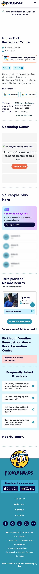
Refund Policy (19, 544)
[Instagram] (12, 523)
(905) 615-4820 (21, 111)
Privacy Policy (19, 536)
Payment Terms (26, 540)
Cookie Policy (11, 540)
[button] (6, 68)
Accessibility (13, 532)
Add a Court (19, 504)
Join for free (19, 166)
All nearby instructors (19, 321)
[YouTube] (33, 523)
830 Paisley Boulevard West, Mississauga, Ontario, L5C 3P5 (24, 105)
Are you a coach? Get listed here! (18, 329)
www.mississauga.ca (23, 115)
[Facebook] (5, 523)
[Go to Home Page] (12, 3)
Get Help (19, 509)
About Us (19, 515)
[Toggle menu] (35, 3)
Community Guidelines (17, 548)
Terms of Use (27, 532)
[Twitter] (26, 523)
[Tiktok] (19, 523)
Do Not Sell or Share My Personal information (19, 554)
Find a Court (19, 499)
